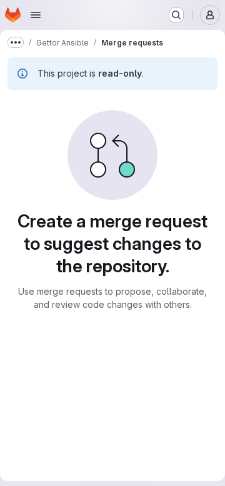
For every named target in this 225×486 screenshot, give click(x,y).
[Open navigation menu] (36, 15)
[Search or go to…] (176, 14)
